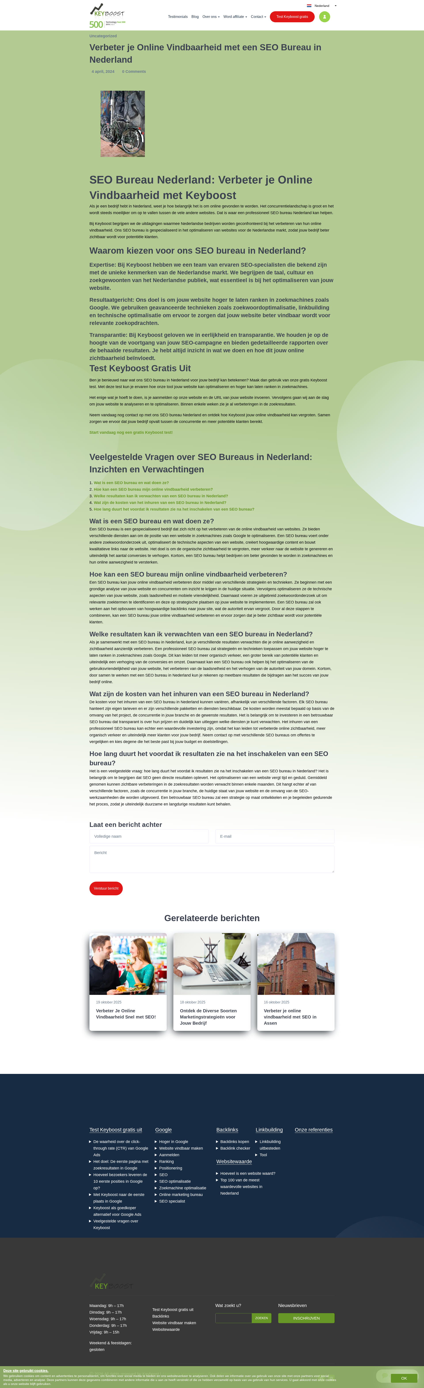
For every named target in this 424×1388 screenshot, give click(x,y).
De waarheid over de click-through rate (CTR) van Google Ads (120, 1148)
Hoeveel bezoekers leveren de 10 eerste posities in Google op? (120, 1181)
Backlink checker (235, 1148)
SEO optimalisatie (175, 1181)
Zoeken (261, 1318)
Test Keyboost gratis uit (115, 1130)
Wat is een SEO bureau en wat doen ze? (131, 483)
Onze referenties (314, 1130)
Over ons (210, 17)
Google (163, 1130)
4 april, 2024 (103, 71)
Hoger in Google (173, 1141)
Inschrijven (306, 1318)
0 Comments (134, 71)
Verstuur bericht (106, 888)
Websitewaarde (234, 1161)
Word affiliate (233, 17)
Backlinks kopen (234, 1141)
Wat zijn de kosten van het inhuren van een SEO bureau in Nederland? (160, 502)
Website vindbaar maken (181, 1148)
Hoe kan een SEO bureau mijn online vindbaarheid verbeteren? (153, 489)
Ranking (166, 1161)
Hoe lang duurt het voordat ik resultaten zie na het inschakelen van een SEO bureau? (174, 509)
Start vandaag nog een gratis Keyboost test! (131, 432)
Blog (195, 17)
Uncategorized (103, 36)
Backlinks (227, 1130)
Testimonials (178, 17)
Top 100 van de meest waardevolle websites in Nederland (241, 1187)
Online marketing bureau (181, 1194)
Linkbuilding (269, 1130)
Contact (257, 17)
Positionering (170, 1168)
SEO (163, 1175)
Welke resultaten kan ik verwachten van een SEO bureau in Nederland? (161, 496)
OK (404, 1378)
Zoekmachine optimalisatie (182, 1188)
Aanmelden (169, 1155)
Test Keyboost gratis (292, 17)
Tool (263, 1155)
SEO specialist (172, 1201)
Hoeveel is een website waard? (247, 1173)
